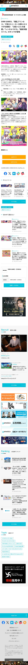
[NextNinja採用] (14, 573)
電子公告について (14, 635)
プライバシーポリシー (14, 641)
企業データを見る (14, 285)
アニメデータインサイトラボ (8, 541)
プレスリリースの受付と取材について (14, 633)
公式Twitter (14, 162)
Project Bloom (5, 551)
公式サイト (14, 157)
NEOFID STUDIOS (5, 556)
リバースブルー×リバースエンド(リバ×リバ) (11, 548)
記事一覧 (3, 9)
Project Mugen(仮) (19, 546)
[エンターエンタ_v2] (14, 306)
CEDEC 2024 (19, 543)
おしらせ (14, 638)
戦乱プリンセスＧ (5, 39)
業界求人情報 (19, 9)
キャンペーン (5, 18)
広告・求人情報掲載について (14, 630)
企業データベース (10, 9)
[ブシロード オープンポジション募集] (14, 15)
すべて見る (14, 201)
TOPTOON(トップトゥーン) (8, 543)
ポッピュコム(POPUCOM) (7, 546)
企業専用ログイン (13, 660)
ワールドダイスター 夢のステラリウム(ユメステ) (12, 554)
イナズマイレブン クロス (7, 538)
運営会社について (14, 627)
